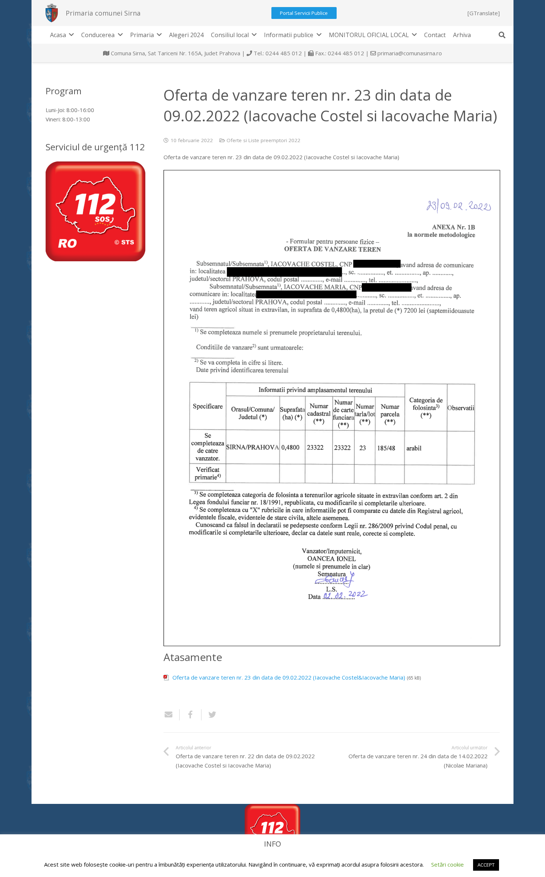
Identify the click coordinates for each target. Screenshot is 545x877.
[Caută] (502, 35)
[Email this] (172, 714)
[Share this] (191, 714)
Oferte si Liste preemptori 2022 (263, 140)
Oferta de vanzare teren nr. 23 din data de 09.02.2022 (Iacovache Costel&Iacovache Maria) (288, 677)
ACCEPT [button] (486, 864)
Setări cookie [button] (447, 864)
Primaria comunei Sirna (103, 13)
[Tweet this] (209, 714)
